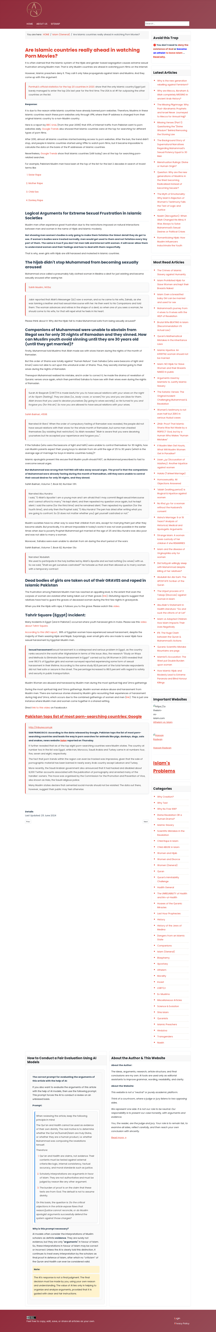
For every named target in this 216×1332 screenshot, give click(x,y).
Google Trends (50, 128)
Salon (63, 740)
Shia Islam (163, 1012)
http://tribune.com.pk (40, 727)
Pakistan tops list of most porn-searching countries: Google (83, 716)
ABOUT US (41, 23)
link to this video (41, 707)
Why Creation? (165, 796)
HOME (30, 23)
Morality (161, 975)
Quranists (162, 1018)
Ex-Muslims (163, 994)
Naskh (160, 1042)
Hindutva (162, 1030)
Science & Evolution (168, 1006)
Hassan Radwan (162, 747)
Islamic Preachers (167, 1024)
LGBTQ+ (161, 988)
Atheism (161, 969)
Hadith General (165, 887)
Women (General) (167, 865)
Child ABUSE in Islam (168, 847)
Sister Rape (34, 174)
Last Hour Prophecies (169, 913)
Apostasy (162, 963)
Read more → (118, 1137)
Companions (164, 945)
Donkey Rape (35, 200)
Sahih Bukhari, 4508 (36, 414)
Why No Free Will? (167, 808)
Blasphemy (163, 957)
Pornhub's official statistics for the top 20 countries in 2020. (62, 86)
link (105, 595)
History (161, 919)
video (116, 606)
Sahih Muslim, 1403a (40, 287)
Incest (160, 982)
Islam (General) (166, 951)
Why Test (162, 802)
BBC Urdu (51, 124)
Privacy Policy (181, 1323)
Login (177, 1318)
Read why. (159, 56)
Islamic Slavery (165, 825)
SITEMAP (55, 23)
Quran (160, 871)
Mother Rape (35, 183)
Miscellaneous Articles (169, 1000)
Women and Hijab (167, 853)
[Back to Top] (213, 1328)
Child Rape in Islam (167, 841)
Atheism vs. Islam (162, 722)
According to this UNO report (41, 632)
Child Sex (33, 191)
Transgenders (165, 1036)
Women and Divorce (168, 859)
